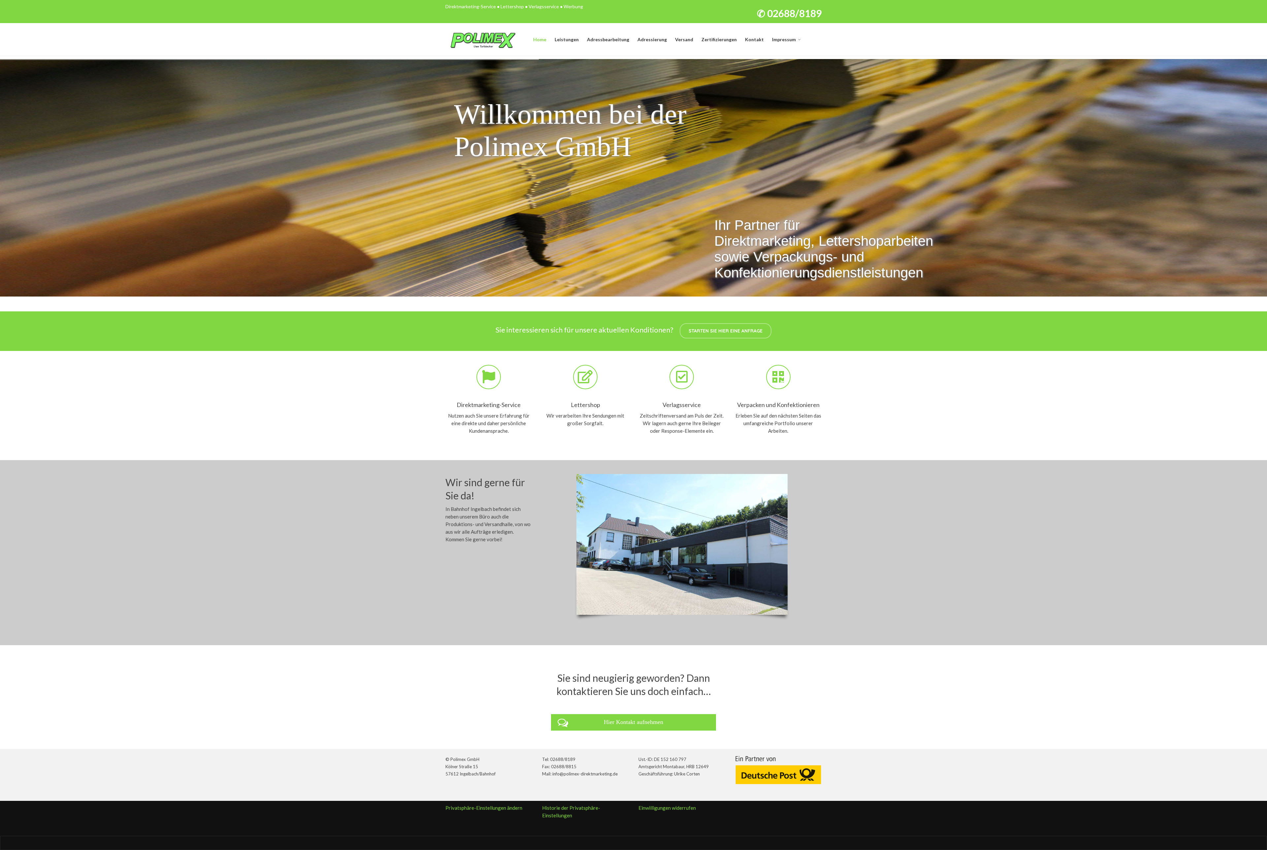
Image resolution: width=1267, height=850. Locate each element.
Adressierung (652, 39)
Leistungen (567, 39)
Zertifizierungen (719, 39)
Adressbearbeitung (608, 39)
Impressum (784, 39)
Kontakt (754, 39)
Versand (684, 39)
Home (539, 39)
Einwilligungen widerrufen (667, 808)
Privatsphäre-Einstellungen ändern (483, 808)
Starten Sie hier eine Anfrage (726, 331)
